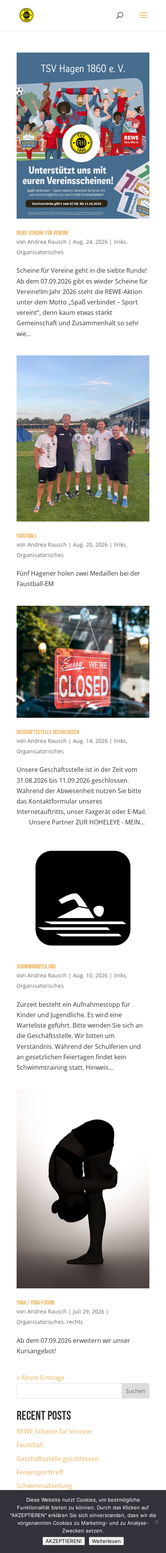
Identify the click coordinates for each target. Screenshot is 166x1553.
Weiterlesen (106, 1541)
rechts (75, 1321)
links (120, 241)
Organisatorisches (40, 252)
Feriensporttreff (40, 1472)
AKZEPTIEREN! (64, 1541)
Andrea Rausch (47, 241)
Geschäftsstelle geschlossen (48, 732)
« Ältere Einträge (40, 1377)
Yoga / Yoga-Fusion (35, 1303)
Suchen (135, 1391)
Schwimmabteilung (36, 966)
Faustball (27, 536)
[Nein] (156, 1522)
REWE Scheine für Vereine (43, 233)
